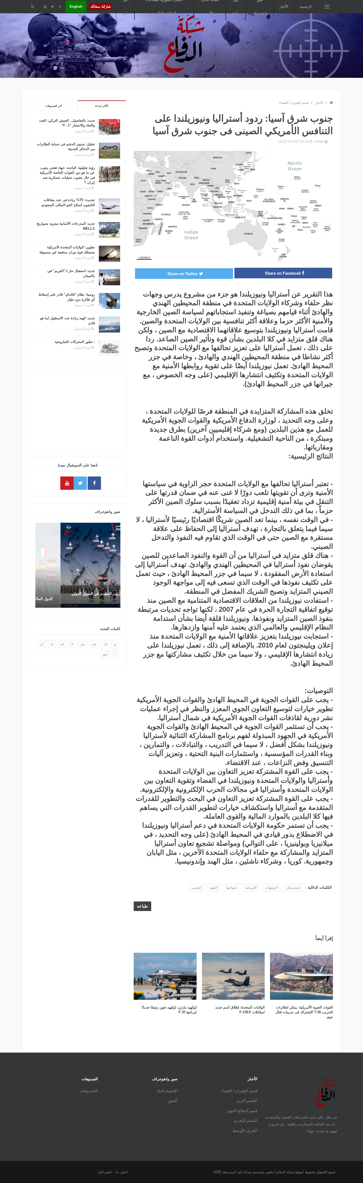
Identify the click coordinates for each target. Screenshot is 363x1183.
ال (105, 644)
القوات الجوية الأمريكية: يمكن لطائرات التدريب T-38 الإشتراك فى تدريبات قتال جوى (304, 1012)
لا (72, 644)
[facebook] (60, 6)
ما (51, 644)
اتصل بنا (122, 1172)
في (94, 644)
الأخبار (284, 6)
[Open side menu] (327, 6)
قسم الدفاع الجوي (242, 1110)
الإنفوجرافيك (167, 1090)
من (83, 644)
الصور (173, 1100)
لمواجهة (231, 888)
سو (105, 654)
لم (62, 644)
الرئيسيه (305, 6)
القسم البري (247, 1100)
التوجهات (271, 888)
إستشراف (292, 888)
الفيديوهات (88, 1090)
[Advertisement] (77, 411)
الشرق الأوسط (245, 1130)
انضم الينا (105, 1172)
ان (41, 644)
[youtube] (45, 6)
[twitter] (52, 6)
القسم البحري (245, 1120)
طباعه (142, 906)
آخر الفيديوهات (53, 105)
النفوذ (213, 888)
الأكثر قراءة (101, 105)
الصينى (196, 888)
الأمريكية (251, 888)
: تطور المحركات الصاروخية (75, 342)
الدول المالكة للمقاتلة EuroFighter (80, 599)
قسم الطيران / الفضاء (294, 103)
